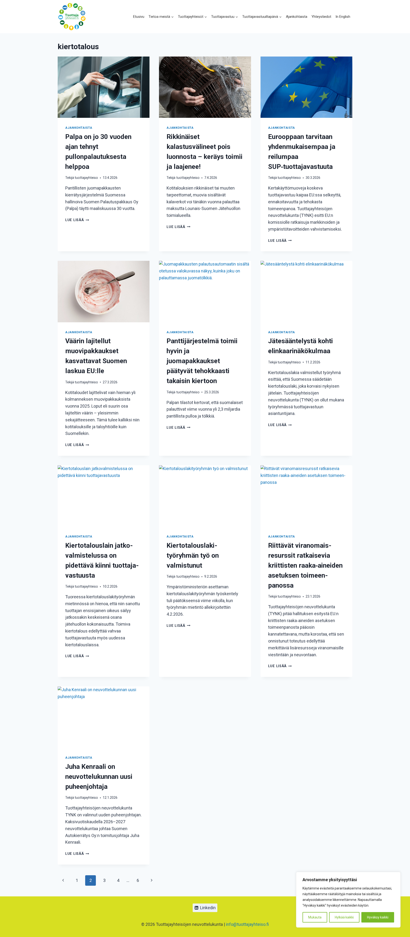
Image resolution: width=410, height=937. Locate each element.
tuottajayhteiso (86, 178)
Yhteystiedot (321, 16)
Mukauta (314, 917)
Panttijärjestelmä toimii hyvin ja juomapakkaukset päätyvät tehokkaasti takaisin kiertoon (202, 361)
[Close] (395, 876)
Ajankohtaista (296, 16)
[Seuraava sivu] (151, 880)
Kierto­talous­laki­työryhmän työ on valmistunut (193, 555)
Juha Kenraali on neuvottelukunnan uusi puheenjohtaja (98, 776)
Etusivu (138, 16)
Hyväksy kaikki (377, 917)
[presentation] (103, 87)
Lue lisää (77, 220)
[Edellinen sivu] (63, 880)
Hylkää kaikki (344, 917)
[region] (348, 899)
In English (342, 16)
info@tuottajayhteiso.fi (247, 924)
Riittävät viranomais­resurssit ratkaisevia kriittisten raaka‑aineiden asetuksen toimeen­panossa (305, 565)
